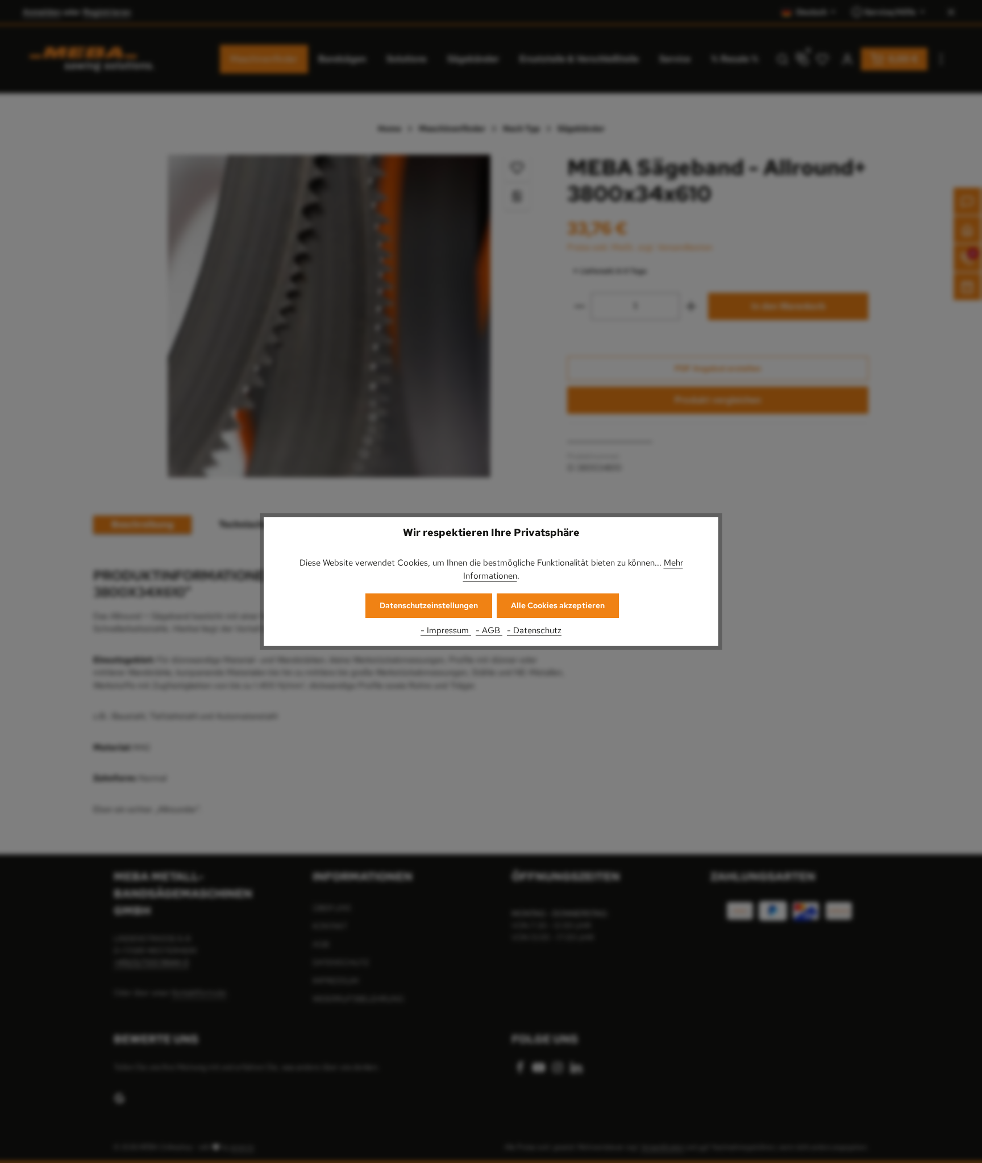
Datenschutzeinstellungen (429, 605)
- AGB (489, 630)
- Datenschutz (534, 630)
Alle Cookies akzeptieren (558, 605)
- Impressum (446, 630)
